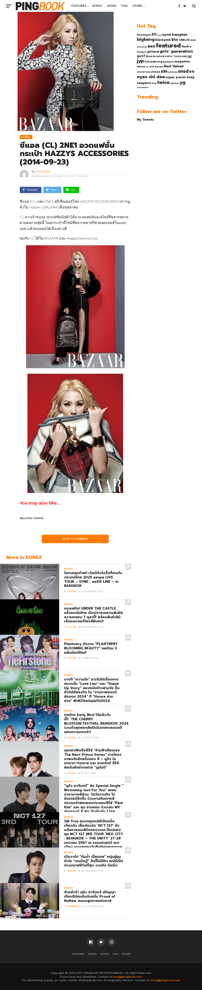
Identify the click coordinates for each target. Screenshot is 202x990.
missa (141, 66)
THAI (124, 6)
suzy (191, 77)
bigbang (146, 39)
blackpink (163, 40)
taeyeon (144, 82)
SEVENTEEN (143, 71)
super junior (175, 77)
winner (174, 83)
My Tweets (145, 119)
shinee (155, 72)
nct (152, 66)
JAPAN (111, 6)
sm (164, 71)
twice (163, 82)
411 (153, 34)
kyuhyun (168, 61)
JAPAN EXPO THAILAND (171, 56)
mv (147, 66)
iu (154, 56)
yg (182, 82)
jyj (190, 56)
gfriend (153, 51)
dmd (193, 40)
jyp (140, 60)
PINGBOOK (43, 171)
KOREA (97, 6)
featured (168, 45)
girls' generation (176, 51)
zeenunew (142, 87)
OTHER (137, 6)
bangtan (179, 34)
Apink (166, 34)
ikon (149, 56)
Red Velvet (174, 66)
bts (174, 39)
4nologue (144, 35)
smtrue (172, 72)
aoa (159, 34)
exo (151, 46)
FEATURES (78, 6)
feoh (185, 46)
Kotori (72, 591)
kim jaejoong (153, 61)
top (154, 83)
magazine (182, 61)
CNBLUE (184, 40)
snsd (183, 71)
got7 (141, 56)
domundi (142, 46)
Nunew (159, 66)
